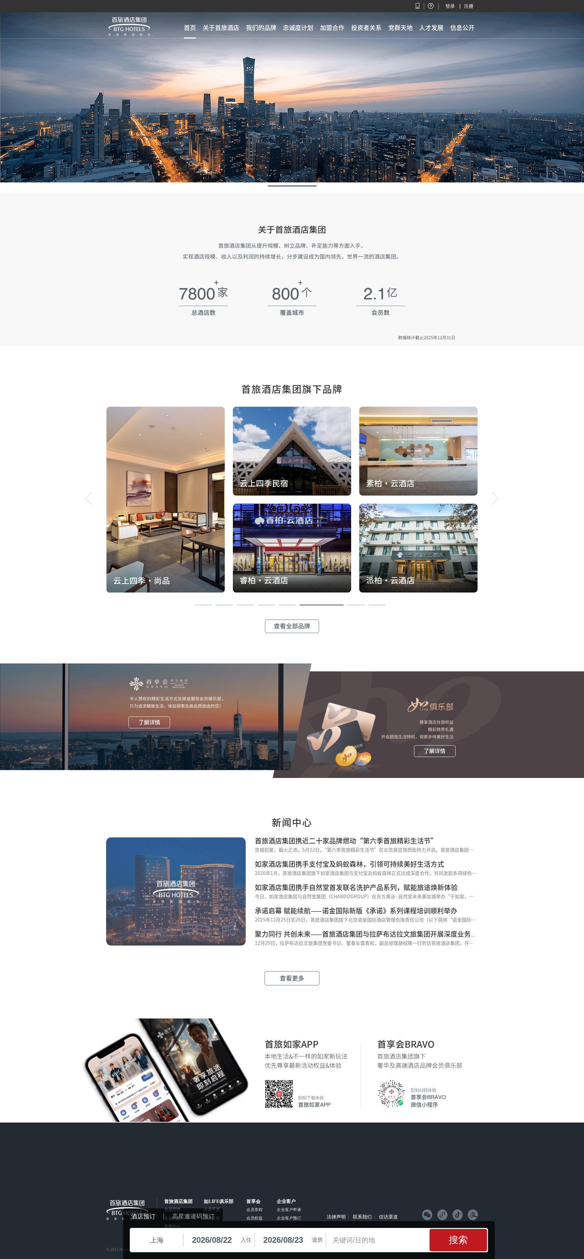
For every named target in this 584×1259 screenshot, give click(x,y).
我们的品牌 (261, 28)
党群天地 (400, 28)
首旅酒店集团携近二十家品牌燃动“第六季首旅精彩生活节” (346, 840)
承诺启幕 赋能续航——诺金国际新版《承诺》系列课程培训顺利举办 (356, 910)
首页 (190, 28)
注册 (468, 6)
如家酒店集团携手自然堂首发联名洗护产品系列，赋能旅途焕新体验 (356, 887)
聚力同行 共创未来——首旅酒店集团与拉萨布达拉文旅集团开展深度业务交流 (369, 934)
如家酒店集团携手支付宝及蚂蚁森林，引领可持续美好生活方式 (349, 864)
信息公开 (462, 28)
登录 (450, 6)
